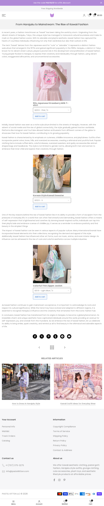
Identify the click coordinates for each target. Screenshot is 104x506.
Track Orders (8, 436)
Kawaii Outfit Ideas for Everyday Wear (78, 403)
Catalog (6, 440)
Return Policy (59, 440)
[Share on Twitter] (42, 336)
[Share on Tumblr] (55, 336)
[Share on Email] (69, 336)
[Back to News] (52, 347)
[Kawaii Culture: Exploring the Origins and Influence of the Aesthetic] (64, 347)
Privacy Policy (60, 445)
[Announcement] (52, 2)
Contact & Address (62, 450)
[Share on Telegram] (62, 336)
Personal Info (8, 426)
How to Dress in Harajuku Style (26, 403)
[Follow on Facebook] (54, 480)
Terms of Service (61, 431)
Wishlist (5, 431)
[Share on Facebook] (35, 336)
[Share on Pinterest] (48, 336)
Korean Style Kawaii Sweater (48, 195)
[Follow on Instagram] (59, 480)
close (3, 3)
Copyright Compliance (64, 426)
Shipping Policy (60, 436)
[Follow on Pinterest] (64, 480)
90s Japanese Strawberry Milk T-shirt (50, 104)
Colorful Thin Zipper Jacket (47, 286)
